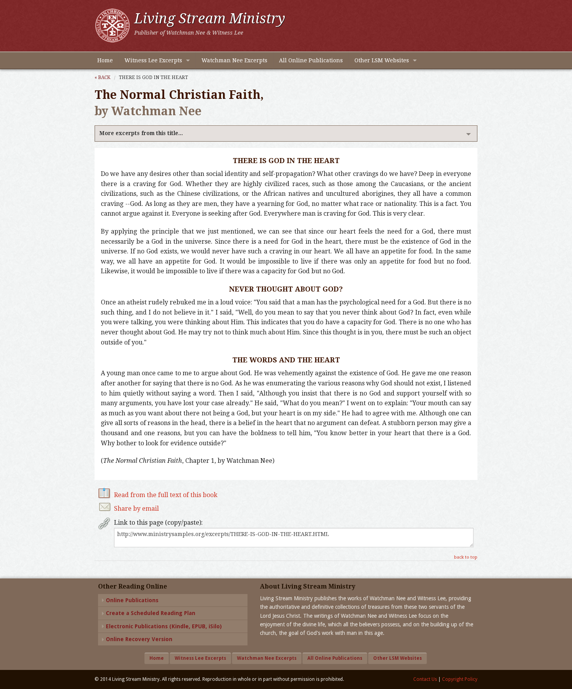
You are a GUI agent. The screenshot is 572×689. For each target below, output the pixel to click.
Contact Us (425, 679)
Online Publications (132, 600)
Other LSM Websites (381, 60)
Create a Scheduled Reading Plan (150, 613)
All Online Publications (311, 60)
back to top (465, 557)
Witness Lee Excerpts (153, 60)
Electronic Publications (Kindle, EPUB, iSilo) (164, 626)
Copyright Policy (459, 679)
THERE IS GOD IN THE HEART (153, 77)
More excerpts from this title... (141, 133)
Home (105, 60)
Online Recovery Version (139, 639)
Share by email (136, 508)
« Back (103, 77)
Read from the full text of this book (166, 495)
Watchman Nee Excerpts (234, 60)
